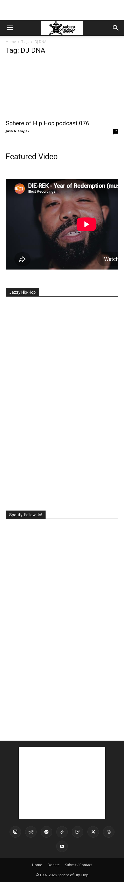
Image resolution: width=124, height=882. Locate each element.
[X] (93, 832)
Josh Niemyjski (18, 131)
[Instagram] (15, 832)
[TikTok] (62, 832)
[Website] (108, 832)
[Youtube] (62, 846)
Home (11, 41)
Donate (54, 864)
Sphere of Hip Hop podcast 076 (47, 123)
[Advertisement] (62, 10)
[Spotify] (46, 832)
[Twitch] (77, 832)
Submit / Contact (78, 864)
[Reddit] (31, 832)
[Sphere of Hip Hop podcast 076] (62, 88)
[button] (10, 28)
